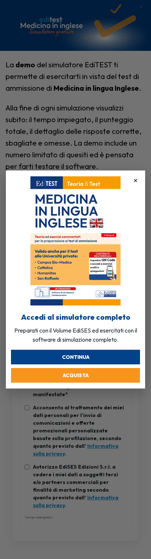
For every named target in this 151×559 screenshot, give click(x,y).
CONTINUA (75, 357)
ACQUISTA (76, 375)
